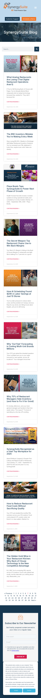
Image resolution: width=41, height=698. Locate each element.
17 (23, 596)
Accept (16, 690)
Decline (29, 690)
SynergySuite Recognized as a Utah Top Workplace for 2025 (20, 451)
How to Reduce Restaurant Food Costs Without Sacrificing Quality (19, 506)
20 (32, 596)
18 (26, 596)
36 (19, 600)
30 (32, 598)
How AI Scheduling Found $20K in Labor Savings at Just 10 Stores (19, 293)
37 (22, 600)
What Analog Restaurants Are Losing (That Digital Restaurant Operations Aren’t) (19, 81)
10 (35, 593)
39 (29, 600)
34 (13, 600)
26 (19, 598)
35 (16, 600)
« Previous (8, 593)
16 (20, 596)
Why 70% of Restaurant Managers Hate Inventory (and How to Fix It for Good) (20, 398)
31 (35, 598)
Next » (33, 600)
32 (6, 600)
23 (9, 598)
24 (12, 598)
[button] (35, 7)
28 (25, 598)
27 (22, 598)
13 (11, 596)
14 (14, 596)
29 (29, 598)
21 (35, 596)
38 (26, 600)
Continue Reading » (13, 101)
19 (29, 596)
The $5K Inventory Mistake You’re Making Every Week (20, 135)
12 (8, 596)
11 (5, 596)
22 (6, 598)
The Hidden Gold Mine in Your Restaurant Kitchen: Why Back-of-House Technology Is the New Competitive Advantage (19, 561)
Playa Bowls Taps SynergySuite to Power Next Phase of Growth (20, 188)
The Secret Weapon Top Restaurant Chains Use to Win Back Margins (19, 243)
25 (16, 598)
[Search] (36, 49)
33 (9, 600)
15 (17, 596)
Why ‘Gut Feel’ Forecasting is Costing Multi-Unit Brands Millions (20, 346)
